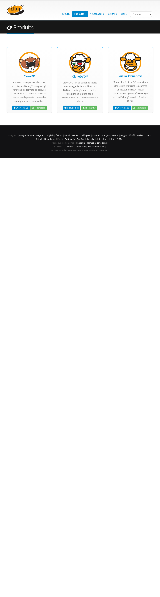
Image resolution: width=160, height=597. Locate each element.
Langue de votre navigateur (32, 135)
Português (70, 139)
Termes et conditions (97, 143)
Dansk (67, 135)
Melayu (140, 135)
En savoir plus (21, 108)
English (50, 135)
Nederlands (49, 139)
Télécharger (97, 14)
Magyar (123, 135)
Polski (60, 139)
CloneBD (70, 146)
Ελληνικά (86, 135)
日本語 (132, 135)
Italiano (115, 135)
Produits (79, 14)
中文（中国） (102, 139)
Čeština (59, 135)
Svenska (90, 139)
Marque (81, 143)
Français (106, 135)
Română (81, 139)
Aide (123, 14)
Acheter (112, 14)
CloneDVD (81, 146)
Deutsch (76, 135)
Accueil (66, 14)
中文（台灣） (117, 139)
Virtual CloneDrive (96, 146)
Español (96, 135)
